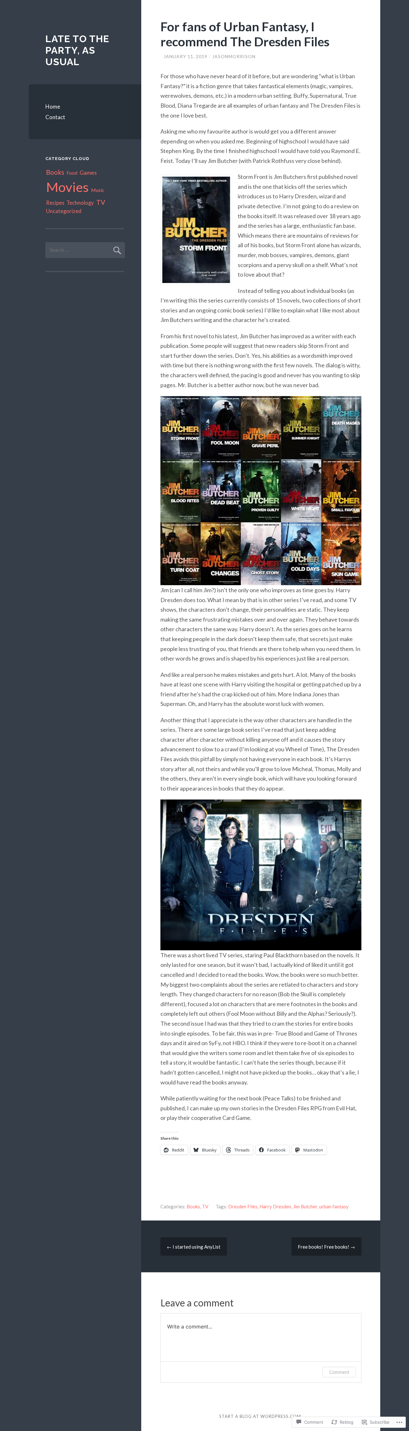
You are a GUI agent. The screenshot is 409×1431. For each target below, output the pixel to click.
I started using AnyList (193, 1247)
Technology (80, 203)
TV (205, 1206)
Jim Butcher (305, 1206)
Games (88, 172)
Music (97, 190)
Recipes (55, 203)
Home (52, 106)
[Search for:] (85, 250)
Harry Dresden (275, 1206)
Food (71, 173)
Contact (55, 117)
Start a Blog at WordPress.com (260, 1416)
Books (193, 1206)
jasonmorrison (234, 56)
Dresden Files (243, 1206)
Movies (67, 187)
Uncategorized (63, 211)
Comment (339, 1372)
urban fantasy (334, 1206)
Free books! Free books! (326, 1247)
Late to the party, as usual (77, 50)
